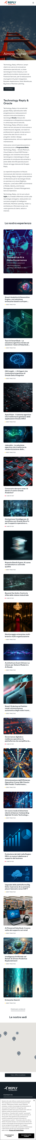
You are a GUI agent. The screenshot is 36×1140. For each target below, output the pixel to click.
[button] (9, 89)
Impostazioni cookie (9, 1136)
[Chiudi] (34, 1100)
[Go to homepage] (11, 3)
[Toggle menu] (33, 3)
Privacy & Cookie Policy (16, 1130)
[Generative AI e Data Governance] (18, 251)
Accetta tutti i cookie (26, 1136)
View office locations (18, 1075)
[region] (18, 1119)
